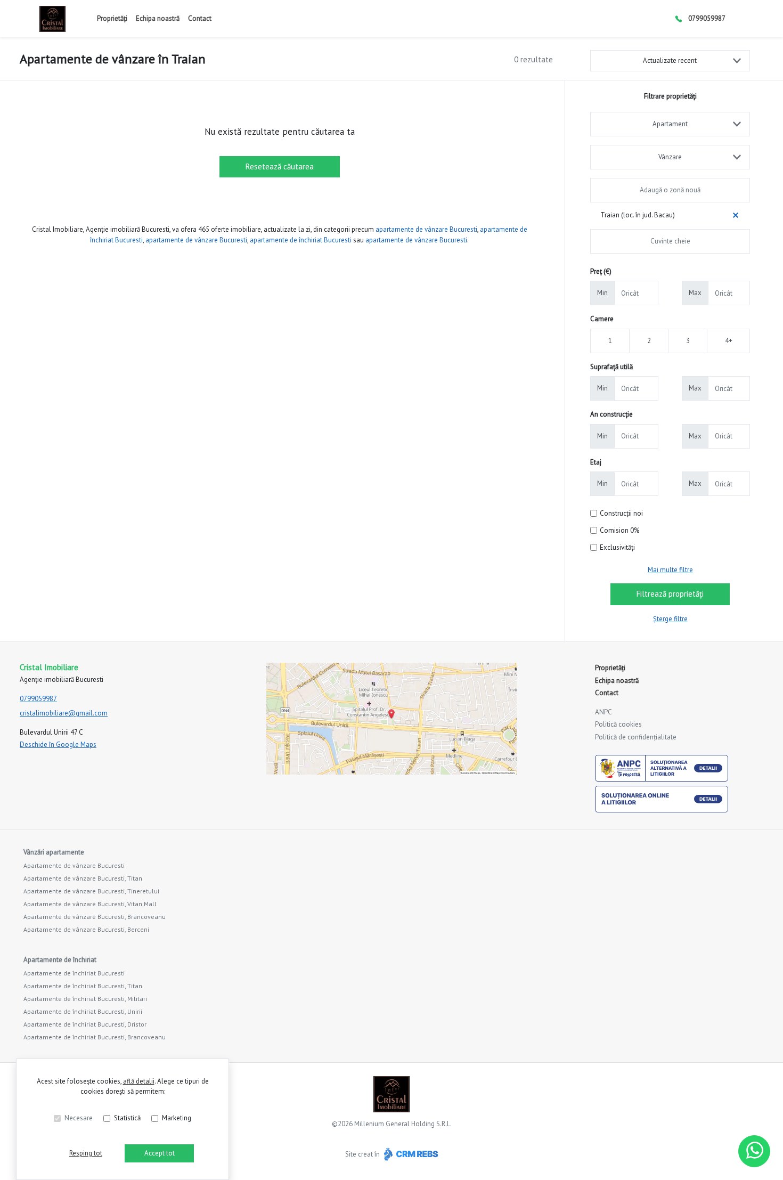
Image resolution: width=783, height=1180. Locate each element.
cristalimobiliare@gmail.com (64, 713)
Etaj (595, 462)
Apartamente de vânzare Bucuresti (74, 865)
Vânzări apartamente (53, 852)
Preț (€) (600, 271)
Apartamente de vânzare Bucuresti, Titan (82, 878)
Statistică (127, 1117)
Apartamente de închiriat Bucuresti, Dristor (84, 1024)
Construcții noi (621, 513)
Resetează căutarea (280, 166)
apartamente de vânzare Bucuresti (426, 229)
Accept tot (159, 1153)
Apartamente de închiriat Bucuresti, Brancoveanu (94, 1037)
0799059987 (706, 18)
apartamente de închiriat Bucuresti (301, 240)
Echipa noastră (158, 18)
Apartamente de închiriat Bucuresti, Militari (85, 999)
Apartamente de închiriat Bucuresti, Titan (82, 986)
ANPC (603, 712)
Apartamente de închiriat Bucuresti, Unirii (82, 1011)
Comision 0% (619, 530)
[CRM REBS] (409, 1154)
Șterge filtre (670, 618)
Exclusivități (617, 547)
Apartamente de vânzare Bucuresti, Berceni (86, 929)
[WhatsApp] (754, 1151)
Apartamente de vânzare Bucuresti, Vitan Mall (90, 904)
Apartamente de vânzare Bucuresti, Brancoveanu (94, 917)
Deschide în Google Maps (58, 744)
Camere (602, 318)
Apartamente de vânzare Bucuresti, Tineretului (91, 891)
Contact (199, 18)
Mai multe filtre (670, 569)
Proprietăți (112, 18)
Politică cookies (618, 724)
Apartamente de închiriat (59, 959)
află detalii (138, 1081)
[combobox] (670, 124)
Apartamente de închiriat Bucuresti (74, 973)
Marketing (176, 1117)
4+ (728, 340)
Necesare (78, 1117)
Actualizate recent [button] (670, 60)
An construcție (611, 414)
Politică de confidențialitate (635, 737)
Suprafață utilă (611, 366)
